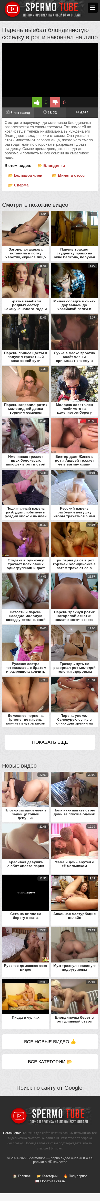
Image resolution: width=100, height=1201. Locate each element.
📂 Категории (47, 1176)
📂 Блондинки (51, 165)
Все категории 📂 (50, 1061)
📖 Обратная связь (50, 1181)
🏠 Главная (22, 1176)
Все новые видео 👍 (50, 1041)
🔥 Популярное (75, 1176)
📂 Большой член (25, 175)
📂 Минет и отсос (68, 175)
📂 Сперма (18, 185)
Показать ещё (50, 742)
